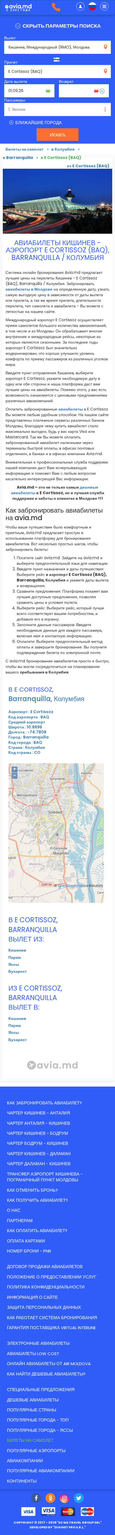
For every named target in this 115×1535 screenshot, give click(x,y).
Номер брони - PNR (29, 1251)
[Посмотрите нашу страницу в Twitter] (78, 1499)
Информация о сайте (32, 1297)
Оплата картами (26, 1241)
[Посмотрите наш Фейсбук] (36, 1499)
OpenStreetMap (70, 886)
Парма (14, 957)
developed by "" (58, 1527)
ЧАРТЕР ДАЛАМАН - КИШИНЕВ (39, 1164)
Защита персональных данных (44, 1307)
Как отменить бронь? (32, 1190)
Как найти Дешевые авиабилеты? (46, 1374)
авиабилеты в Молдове (29, 289)
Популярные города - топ (38, 1420)
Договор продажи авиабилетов (45, 1266)
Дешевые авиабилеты (33, 1400)
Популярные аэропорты (36, 1451)
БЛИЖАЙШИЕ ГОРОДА (38, 122)
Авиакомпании (25, 1461)
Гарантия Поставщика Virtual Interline (51, 1328)
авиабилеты (70, 409)
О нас (13, 1210)
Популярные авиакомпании (41, 1471)
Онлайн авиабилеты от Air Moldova (49, 1364)
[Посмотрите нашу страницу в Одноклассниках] (50, 1499)
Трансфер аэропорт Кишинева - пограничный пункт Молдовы (45, 1177)
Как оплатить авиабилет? (37, 1231)
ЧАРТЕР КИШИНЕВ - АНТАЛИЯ (38, 1113)
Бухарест (17, 971)
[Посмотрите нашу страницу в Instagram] (64, 1499)
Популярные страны (31, 1410)
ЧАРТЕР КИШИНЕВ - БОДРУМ (37, 1133)
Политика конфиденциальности (46, 1287)
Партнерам (20, 1220)
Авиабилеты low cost (33, 1354)
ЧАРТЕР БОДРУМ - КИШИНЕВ (37, 1143)
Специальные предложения (41, 1389)
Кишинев (17, 950)
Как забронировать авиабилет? (44, 1103)
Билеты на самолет (30, 1440)
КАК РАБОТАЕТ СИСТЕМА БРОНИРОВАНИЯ (52, 1318)
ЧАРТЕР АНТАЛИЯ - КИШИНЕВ (38, 1123)
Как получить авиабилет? (37, 1200)
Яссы (13, 964)
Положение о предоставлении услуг (51, 1277)
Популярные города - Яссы (40, 1430)
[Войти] (80, 6)
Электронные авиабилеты (38, 1343)
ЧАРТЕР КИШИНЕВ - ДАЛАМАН (39, 1154)
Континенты (22, 1481)
